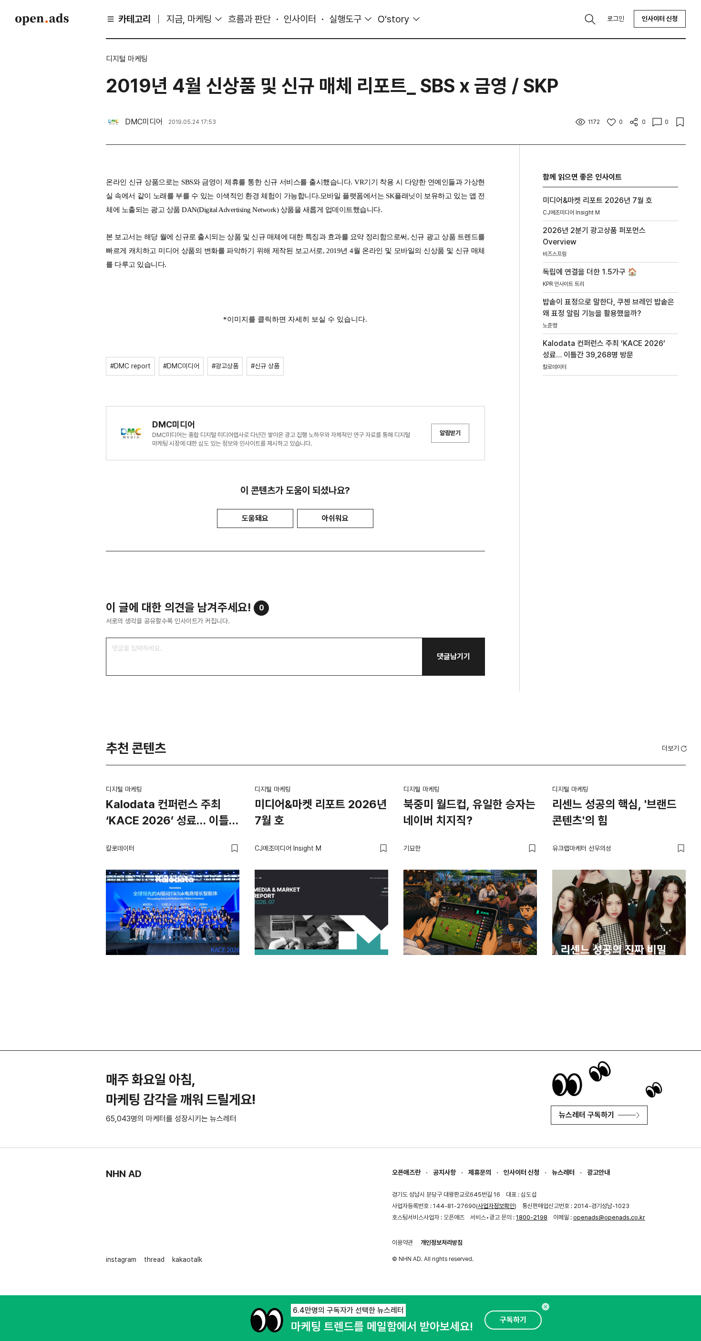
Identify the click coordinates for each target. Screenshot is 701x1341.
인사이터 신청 (660, 18)
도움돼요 (255, 518)
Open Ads (42, 19)
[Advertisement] (610, 545)
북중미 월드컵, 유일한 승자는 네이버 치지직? (469, 812)
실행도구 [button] (345, 19)
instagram (121, 1259)
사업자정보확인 (496, 1205)
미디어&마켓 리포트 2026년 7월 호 (321, 812)
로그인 (615, 18)
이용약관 (402, 1242)
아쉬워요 (335, 518)
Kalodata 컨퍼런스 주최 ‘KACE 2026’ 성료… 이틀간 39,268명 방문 (172, 814)
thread (154, 1259)
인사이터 (300, 19)
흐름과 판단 (249, 19)
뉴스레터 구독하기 (586, 1114)
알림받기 (450, 433)
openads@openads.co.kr (609, 1217)
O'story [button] (394, 19)
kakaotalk (187, 1259)
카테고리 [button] (134, 19)
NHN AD (124, 1173)
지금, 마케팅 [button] (189, 19)
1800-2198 (531, 1217)
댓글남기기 (453, 656)
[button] (675, 748)
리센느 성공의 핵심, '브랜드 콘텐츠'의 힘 (614, 812)
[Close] (545, 1307)
